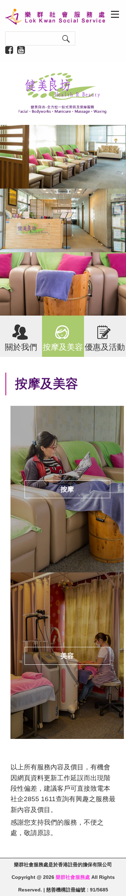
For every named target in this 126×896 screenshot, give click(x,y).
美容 (67, 655)
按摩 (67, 489)
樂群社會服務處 (73, 877)
